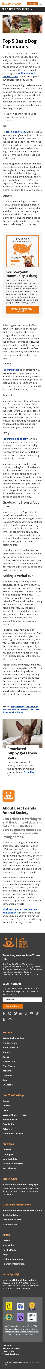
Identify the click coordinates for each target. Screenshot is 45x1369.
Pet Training (32, 706)
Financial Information (14, 1263)
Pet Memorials (10, 1119)
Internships (8, 1245)
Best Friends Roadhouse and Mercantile (22, 1210)
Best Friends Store (12, 1215)
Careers (6, 1240)
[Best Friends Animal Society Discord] (10, 1020)
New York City (10, 1159)
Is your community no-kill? (21, 310)
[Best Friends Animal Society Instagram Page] (10, 1013)
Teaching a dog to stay (15, 438)
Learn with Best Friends (14, 1114)
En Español (8, 1084)
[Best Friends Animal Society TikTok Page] (37, 1013)
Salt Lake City (9, 1168)
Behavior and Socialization (16, 709)
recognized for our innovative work (22, 1331)
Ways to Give (9, 1061)
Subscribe (11, 1006)
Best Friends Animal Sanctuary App (20, 1184)
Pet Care (35, 709)
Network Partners (12, 1219)
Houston (7, 1149)
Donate (32, 4)
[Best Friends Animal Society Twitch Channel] (5, 1020)
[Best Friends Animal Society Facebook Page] (5, 1013)
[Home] (13, 3)
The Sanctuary (10, 1042)
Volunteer (8, 1128)
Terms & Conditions (11, 1354)
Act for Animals (10, 1047)
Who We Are (9, 1066)
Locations (7, 1075)
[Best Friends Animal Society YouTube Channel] (32, 1013)
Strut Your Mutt (10, 1224)
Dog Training (17, 706)
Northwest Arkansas (13, 1163)
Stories (6, 1052)
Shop (5, 1080)
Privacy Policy (8, 1351)
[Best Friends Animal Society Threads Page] (26, 1013)
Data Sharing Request (11, 1348)
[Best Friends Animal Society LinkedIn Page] (21, 1013)
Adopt (6, 1056)
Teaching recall (11, 369)
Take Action (9, 1124)
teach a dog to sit (15, 131)
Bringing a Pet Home (13, 712)
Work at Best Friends (13, 1133)
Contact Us (7, 1345)
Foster (6, 1110)
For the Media (9, 1250)
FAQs (5, 1254)
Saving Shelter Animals (14, 1038)
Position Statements (13, 1259)
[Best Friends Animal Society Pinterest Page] (15, 1013)
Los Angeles (8, 1154)
